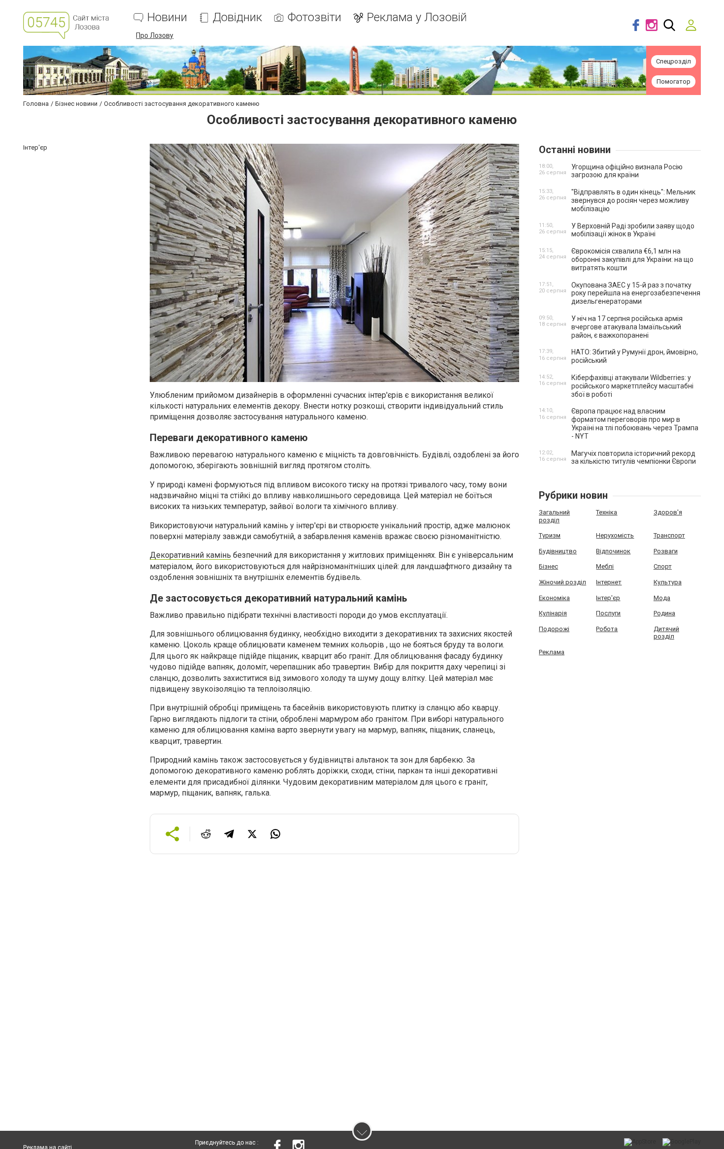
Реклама (551, 652)
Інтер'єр (608, 598)
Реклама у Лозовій (417, 17)
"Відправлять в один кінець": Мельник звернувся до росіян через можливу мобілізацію (633, 200)
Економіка (554, 598)
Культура (668, 582)
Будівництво (558, 551)
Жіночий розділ (562, 582)
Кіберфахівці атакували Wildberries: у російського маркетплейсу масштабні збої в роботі (632, 386)
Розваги (666, 551)
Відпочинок (613, 551)
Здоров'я (668, 512)
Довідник (237, 17)
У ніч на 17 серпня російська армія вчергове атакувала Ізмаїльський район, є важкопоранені (627, 327)
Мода (662, 598)
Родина (664, 613)
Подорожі (554, 629)
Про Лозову (154, 35)
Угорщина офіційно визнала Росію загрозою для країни (627, 171)
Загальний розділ (554, 516)
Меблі (605, 566)
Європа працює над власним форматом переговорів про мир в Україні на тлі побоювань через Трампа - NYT (634, 423)
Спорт (663, 566)
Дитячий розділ (666, 632)
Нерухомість (615, 535)
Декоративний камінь (190, 555)
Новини (167, 17)
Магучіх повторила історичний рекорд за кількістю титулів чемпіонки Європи (633, 457)
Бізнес (548, 566)
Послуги (608, 613)
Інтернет (609, 582)
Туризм (549, 535)
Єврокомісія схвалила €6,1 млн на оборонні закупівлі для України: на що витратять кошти (632, 259)
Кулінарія (553, 613)
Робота (607, 629)
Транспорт (669, 535)
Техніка (606, 512)
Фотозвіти (314, 17)
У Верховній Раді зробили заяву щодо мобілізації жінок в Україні (632, 230)
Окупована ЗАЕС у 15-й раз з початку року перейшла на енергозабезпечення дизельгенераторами (635, 293)
